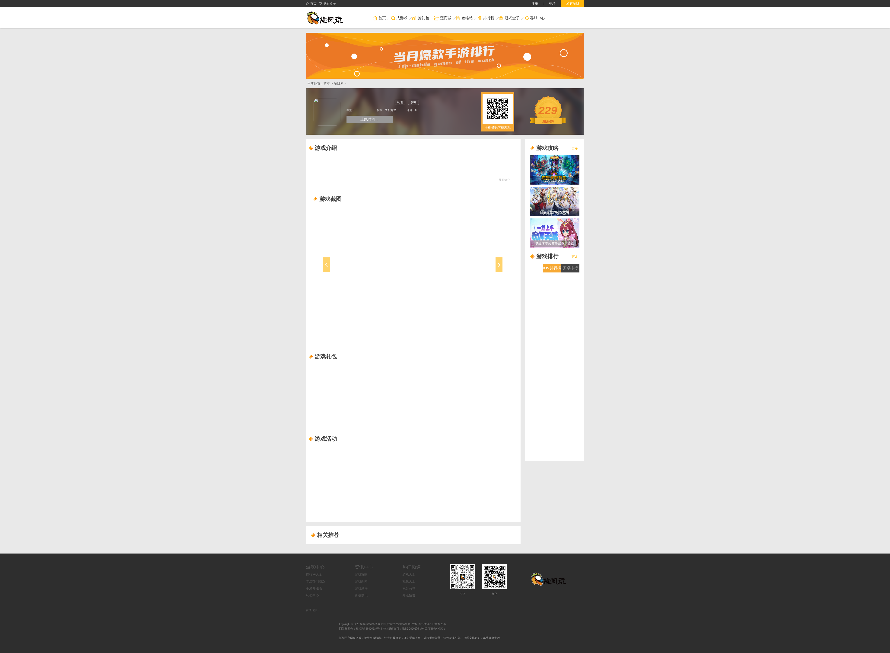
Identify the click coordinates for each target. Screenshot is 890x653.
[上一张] (348, 270)
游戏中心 (315, 567)
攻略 (413, 102)
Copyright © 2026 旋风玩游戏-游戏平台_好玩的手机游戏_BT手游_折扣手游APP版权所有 (392, 624)
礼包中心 (312, 595)
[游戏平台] (328, 18)
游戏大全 (408, 574)
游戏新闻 (361, 581)
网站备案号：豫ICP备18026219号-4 (360, 628)
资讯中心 (364, 567)
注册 (534, 3)
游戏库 (338, 83)
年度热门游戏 (315, 581)
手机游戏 (390, 110)
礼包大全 (408, 581)
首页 (313, 3)
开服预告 (408, 595)
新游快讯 (361, 595)
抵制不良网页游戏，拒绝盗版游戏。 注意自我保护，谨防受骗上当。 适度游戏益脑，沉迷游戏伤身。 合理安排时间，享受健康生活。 (420, 638)
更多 (575, 148)
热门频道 (411, 567)
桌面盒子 (329, 3)
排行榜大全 (314, 574)
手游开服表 (314, 588)
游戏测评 (361, 588)
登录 (552, 3)
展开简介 (504, 180)
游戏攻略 (361, 574)
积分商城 (408, 588)
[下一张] (477, 270)
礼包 (400, 102)
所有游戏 (572, 3)
